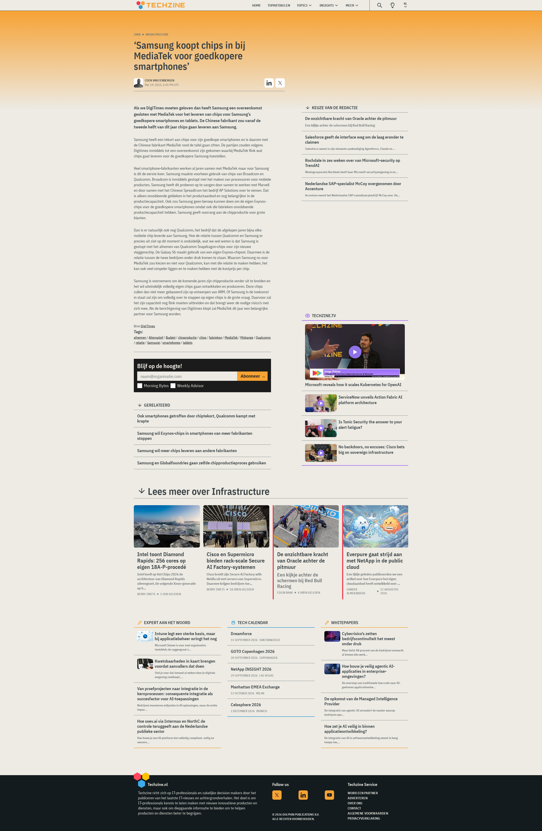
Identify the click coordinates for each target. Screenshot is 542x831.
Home (256, 5)
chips (202, 337)
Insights (326, 5)
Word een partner (363, 793)
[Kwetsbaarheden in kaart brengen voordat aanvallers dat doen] (145, 669)
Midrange (246, 337)
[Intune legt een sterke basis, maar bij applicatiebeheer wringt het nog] (145, 641)
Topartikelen (279, 5)
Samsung (153, 342)
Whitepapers (344, 622)
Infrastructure (157, 34)
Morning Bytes (156, 385)
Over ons (355, 803)
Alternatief (156, 337)
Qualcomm (263, 337)
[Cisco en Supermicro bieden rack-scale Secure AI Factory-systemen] (236, 526)
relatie (140, 342)
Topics (302, 5)
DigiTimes (148, 326)
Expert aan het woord (167, 622)
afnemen (140, 337)
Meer (350, 5)
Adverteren (358, 798)
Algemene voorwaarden (368, 813)
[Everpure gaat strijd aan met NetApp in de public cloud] (375, 526)
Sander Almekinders (356, 591)
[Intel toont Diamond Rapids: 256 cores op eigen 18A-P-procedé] (167, 526)
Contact (354, 808)
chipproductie (187, 337)
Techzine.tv (324, 315)
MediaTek (231, 337)
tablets (187, 342)
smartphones (171, 342)
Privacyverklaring (364, 818)
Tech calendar (253, 622)
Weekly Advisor (190, 385)
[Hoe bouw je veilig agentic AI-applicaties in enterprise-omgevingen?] (332, 676)
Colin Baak (285, 592)
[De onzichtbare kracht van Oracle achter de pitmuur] (306, 526)
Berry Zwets (146, 594)
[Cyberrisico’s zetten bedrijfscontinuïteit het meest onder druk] (332, 644)
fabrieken (215, 337)
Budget (171, 337)
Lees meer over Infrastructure (209, 491)
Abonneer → (253, 376)
